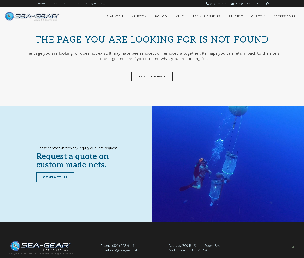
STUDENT (236, 16)
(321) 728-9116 (123, 245)
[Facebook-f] (292, 247)
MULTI (180, 16)
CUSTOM (258, 16)
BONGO (161, 16)
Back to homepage (152, 76)
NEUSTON (139, 16)
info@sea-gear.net (123, 250)
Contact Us (55, 177)
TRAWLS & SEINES (206, 16)
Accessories (284, 16)
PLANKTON (114, 16)
